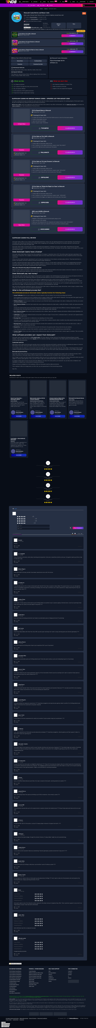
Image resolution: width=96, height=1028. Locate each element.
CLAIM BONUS (72, 35)
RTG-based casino (35, 337)
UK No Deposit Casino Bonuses (15, 977)
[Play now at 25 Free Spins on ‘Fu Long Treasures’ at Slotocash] (15, 42)
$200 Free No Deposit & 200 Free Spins (36, 972)
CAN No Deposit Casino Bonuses (15, 974)
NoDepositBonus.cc (30, 996)
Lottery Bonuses (12, 987)
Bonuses (35, 1)
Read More (19, 416)
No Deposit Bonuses (13, 986)
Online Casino (25, 1)
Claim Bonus (70, 128)
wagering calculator (71, 104)
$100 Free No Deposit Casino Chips (35, 974)
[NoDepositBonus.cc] (11, 2)
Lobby (44, 1)
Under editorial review (47, 27)
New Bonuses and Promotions (36, 400)
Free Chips (42, 5)
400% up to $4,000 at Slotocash (40, 211)
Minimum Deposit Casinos (34, 982)
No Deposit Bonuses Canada (14, 981)
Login (15, 508)
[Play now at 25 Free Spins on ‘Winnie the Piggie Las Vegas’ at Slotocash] (15, 50)
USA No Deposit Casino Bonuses (15, 971)
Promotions (20, 64)
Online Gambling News (54, 400)
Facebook (70, 974)
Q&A (50, 971)
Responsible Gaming (24, 1018)
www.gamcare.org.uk (52, 979)
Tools (64, 1)
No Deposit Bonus (38, 60)
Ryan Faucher (58, 412)
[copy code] (77, 33)
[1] (18, 516)
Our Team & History (52, 972)
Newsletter (70, 972)
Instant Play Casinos (32, 984)
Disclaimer (22, 1019)
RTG (59, 25)
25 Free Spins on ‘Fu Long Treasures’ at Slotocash (29, 41)
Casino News (71, 399)
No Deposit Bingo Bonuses (14, 984)
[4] (23, 516)
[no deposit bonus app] (74, 983)
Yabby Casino (31, 986)
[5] (25, 516)
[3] (21, 516)
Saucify (34, 338)
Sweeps (51, 5)
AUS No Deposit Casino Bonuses (15, 972)
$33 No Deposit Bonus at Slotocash (41, 110)
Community (82, 1)
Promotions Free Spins (38, 64)
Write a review (27, 27)
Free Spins (33, 5)
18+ (84, 13)
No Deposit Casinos (12, 982)
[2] (19, 516)
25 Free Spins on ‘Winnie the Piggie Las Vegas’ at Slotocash (31, 49)
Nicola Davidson (33, 17)
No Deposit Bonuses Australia (14, 979)
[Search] (84, 5)
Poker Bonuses (12, 991)
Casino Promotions (32, 971)
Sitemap (50, 981)
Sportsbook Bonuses (13, 989)
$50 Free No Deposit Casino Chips (35, 977)
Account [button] (91, 1)
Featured (13, 441)
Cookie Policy (16, 1019)
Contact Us (51, 976)
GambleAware (51, 977)
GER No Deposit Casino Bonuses (15, 976)
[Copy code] (40, 128)
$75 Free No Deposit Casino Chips (35, 976)
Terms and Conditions (42, 1018)
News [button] (73, 1)
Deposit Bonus (20, 60)
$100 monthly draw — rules (36, 27)
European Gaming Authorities (12, 1018)
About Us (50, 974)
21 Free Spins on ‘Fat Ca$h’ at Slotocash (27, 33)
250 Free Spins (31, 979)
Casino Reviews (14, 400)
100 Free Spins (31, 981)
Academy (53, 1)
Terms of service (32, 1018)
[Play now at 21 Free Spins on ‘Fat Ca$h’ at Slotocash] (15, 34)
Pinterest (69, 977)
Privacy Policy (9, 1019)
